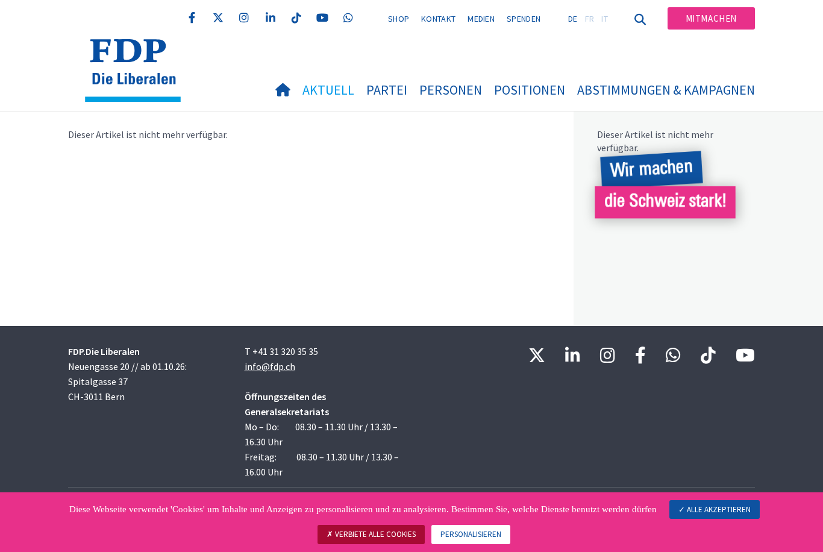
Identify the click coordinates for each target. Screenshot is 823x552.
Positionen (529, 89)
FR (590, 18)
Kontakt (438, 18)
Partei (386, 89)
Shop (398, 18)
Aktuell (328, 89)
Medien (481, 18)
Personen (450, 89)
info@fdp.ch (270, 366)
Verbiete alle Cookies (374, 534)
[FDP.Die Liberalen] (137, 54)
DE (573, 18)
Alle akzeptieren (718, 509)
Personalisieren (470, 534)
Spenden (523, 18)
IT (604, 18)
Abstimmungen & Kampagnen (666, 89)
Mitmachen (711, 18)
